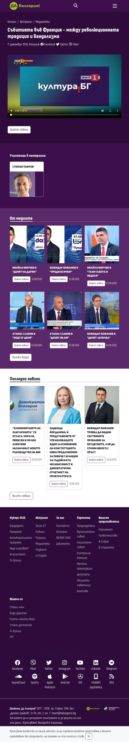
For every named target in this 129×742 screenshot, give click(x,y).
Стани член (17, 607)
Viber (75, 44)
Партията (83, 518)
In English (41, 556)
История (61, 532)
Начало (12, 22)
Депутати (83, 574)
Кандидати (16, 526)
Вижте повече (19, 130)
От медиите (21, 218)
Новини (40, 532)
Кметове (82, 591)
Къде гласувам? (19, 548)
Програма (16, 532)
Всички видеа (20, 357)
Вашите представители (109, 520)
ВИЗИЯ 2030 (63, 538)
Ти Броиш (15, 560)
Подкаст (41, 550)
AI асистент (17, 554)
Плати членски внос (22, 619)
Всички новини (21, 496)
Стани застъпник (21, 625)
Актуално (26, 22)
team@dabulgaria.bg (64, 713)
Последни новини (25, 379)
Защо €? (41, 526)
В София (104, 541)
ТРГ (12, 637)
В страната (106, 547)
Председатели (86, 526)
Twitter (63, 44)
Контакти (62, 526)
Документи (63, 544)
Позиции (41, 538)
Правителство (108, 535)
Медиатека (43, 22)
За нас (60, 518)
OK (88, 736)
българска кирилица (50, 723)
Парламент (106, 530)
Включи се (16, 599)
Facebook (49, 44)
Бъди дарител (18, 613)
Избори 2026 (17, 518)
